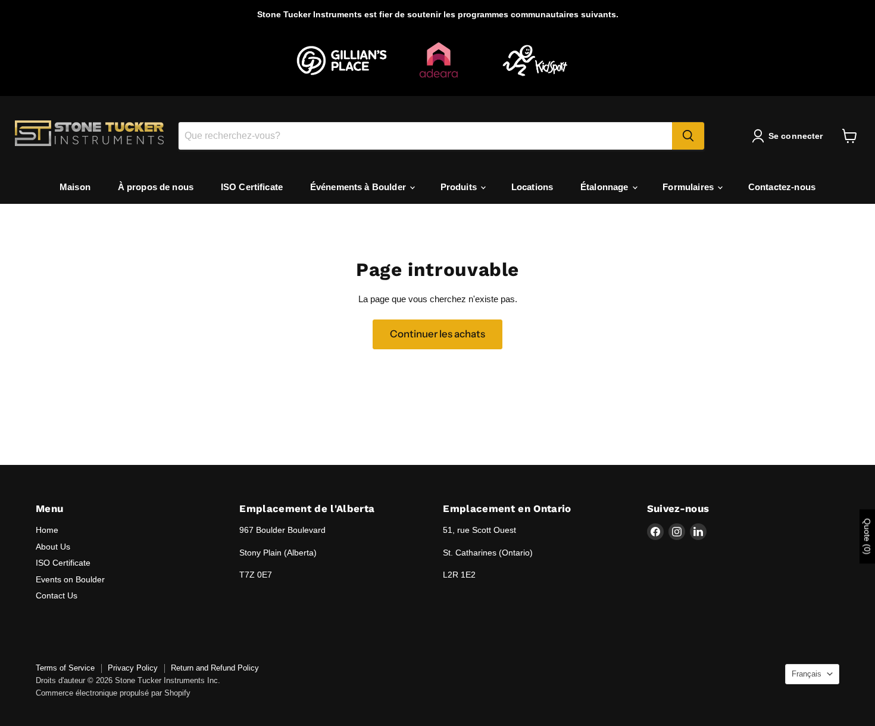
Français (806, 673)
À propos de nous (155, 187)
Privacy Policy (133, 667)
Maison (75, 187)
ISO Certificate (252, 187)
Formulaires (689, 187)
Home (47, 530)
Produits (459, 187)
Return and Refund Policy (215, 667)
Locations (532, 187)
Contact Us (56, 595)
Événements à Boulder (359, 187)
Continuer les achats (437, 334)
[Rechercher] (688, 136)
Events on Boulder (70, 579)
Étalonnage (605, 187)
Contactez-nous (781, 187)
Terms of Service (65, 667)
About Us (53, 546)
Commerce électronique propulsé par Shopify (113, 692)
